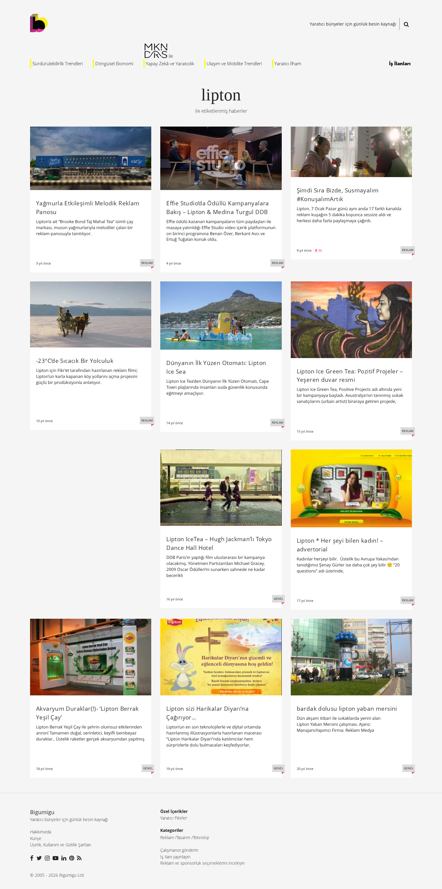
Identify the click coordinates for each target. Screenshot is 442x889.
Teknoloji (201, 837)
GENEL (278, 598)
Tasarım (183, 837)
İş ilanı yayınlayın (175, 857)
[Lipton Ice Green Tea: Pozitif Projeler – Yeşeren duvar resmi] (351, 319)
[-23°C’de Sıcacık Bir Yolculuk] (90, 314)
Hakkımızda (40, 832)
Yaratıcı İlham (288, 63)
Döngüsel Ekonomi (114, 63)
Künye (35, 838)
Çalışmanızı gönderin (179, 850)
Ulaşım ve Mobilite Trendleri (234, 63)
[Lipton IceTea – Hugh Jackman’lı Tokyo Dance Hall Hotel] (220, 487)
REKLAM (147, 263)
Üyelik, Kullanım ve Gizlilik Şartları (60, 845)
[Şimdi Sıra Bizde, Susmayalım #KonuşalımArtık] (351, 151)
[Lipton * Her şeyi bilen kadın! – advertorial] (351, 488)
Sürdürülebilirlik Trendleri (57, 63)
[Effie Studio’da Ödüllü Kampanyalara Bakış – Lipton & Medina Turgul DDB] (220, 158)
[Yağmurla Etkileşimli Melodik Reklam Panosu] (90, 158)
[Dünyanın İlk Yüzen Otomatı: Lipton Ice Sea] (220, 315)
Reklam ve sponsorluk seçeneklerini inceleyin (202, 863)
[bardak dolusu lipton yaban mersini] (351, 656)
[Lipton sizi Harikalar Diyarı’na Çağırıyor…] (220, 656)
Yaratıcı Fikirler (173, 818)
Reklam (167, 837)
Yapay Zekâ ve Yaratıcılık (170, 63)
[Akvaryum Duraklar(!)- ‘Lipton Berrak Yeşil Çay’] (90, 656)
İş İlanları (400, 63)
